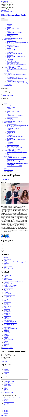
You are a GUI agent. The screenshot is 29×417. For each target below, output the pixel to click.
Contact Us (6, 370)
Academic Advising (11, 41)
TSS (6, 299)
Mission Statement (9, 339)
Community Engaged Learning (14, 43)
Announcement (7, 259)
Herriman (7, 303)
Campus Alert (4, 10)
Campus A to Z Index (9, 381)
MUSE (6, 330)
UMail (5, 388)
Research (7, 338)
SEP (5, 264)
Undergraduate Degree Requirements (13, 38)
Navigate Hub (8, 283)
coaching (6, 260)
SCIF (6, 277)
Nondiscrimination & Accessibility (12, 397)
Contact (9, 27)
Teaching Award (8, 288)
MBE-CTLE (8, 320)
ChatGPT (7, 309)
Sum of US (6, 267)
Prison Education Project (10, 323)
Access (6, 344)
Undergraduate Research (13, 63)
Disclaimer (6, 399)
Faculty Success (8, 73)
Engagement (8, 325)
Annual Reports (11, 107)
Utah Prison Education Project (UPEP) (16, 64)
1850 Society (6, 179)
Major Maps (10, 52)
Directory (9, 29)
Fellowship (7, 313)
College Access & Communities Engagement (15, 262)
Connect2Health (11, 45)
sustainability (8, 275)
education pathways (9, 295)
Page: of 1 (10, 244)
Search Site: (3, 2)
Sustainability (10, 60)
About (5, 22)
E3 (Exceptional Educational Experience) (17, 69)
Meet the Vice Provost (12, 34)
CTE (6, 317)
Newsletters (10, 35)
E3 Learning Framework (13, 77)
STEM (6, 292)
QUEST (7, 289)
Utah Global (7, 311)
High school (7, 327)
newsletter (6, 263)
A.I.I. (8, 70)
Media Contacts (7, 404)
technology (7, 310)
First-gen (7, 331)
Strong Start (10, 59)
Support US (10, 119)
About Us (9, 24)
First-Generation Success (13, 46)
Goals (6, 341)
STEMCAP (7, 293)
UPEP (6, 300)
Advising (7, 282)
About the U (7, 403)
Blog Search (4, 251)
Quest (8, 57)
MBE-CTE (7, 316)
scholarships (7, 302)
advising (6, 257)
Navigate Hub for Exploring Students (16, 56)
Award (6, 314)
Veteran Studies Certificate (13, 66)
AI (5, 307)
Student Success (8, 39)
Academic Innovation (9, 67)
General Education (9, 286)
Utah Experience (9, 324)
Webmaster (6, 372)
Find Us (6, 369)
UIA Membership (8, 85)
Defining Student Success (13, 28)
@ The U (6, 390)
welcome (7, 335)
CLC (6, 290)
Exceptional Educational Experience (13, 281)
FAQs (8, 31)
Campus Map (7, 384)
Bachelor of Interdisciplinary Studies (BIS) (17, 125)
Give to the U (4, 361)
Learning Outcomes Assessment (14, 32)
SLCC (6, 304)
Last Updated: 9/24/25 (6, 415)
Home (5, 103)
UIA (8, 71)
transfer (6, 297)
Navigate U (7, 278)
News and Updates (8, 170)
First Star (9, 48)
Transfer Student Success (13, 62)
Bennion (7, 332)
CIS (5, 387)
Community (7, 296)
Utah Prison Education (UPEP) (14, 147)
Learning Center (11, 50)
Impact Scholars (11, 49)
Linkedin (6, 373)
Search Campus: (5, 5)
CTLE (6, 318)
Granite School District (10, 328)
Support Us (9, 36)
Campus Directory (8, 383)
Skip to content (4, 1)
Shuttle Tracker (7, 385)
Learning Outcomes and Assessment (16, 81)
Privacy (5, 400)
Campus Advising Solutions (11, 285)
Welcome (7, 345)
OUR (8, 140)
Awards (9, 25)
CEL (6, 334)
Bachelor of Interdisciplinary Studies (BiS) (17, 42)
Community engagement (10, 321)
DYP (6, 342)
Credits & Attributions (9, 402)
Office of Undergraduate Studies (13, 15)
